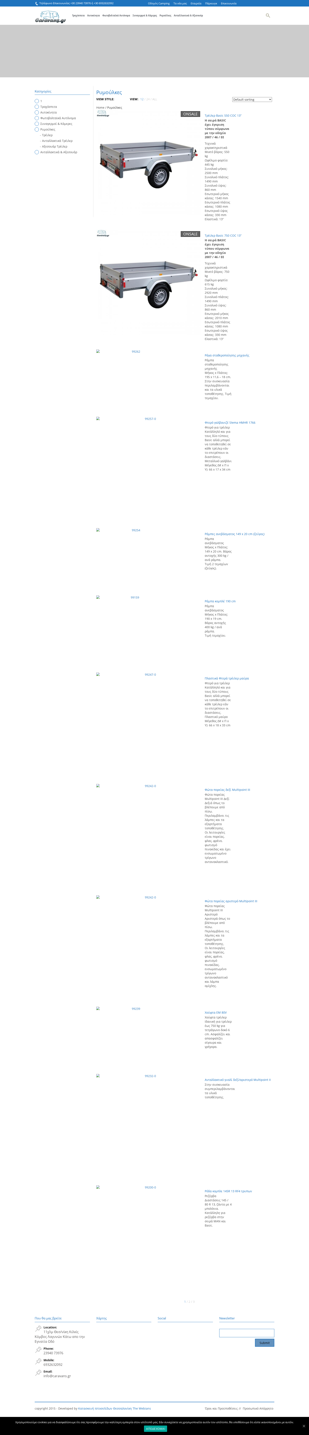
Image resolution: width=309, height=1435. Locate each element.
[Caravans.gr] (50, 15)
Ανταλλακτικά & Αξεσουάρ (188, 15)
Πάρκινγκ (211, 3)
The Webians (142, 1408)
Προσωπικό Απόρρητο (258, 1408)
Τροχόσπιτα (78, 15)
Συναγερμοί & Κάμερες (145, 15)
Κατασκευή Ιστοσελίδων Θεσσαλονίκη (105, 1408)
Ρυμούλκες (165, 15)
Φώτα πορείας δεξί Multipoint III (227, 790)
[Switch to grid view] (117, 99)
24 (148, 99)
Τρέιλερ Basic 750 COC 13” (223, 235)
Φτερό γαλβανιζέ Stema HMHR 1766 (230, 423)
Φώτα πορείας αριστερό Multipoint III (231, 901)
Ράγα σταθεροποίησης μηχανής (227, 355)
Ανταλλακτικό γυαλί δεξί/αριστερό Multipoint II (238, 1080)
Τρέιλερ (47, 135)
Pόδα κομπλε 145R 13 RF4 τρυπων (228, 1191)
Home (100, 107)
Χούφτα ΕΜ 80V (216, 1012)
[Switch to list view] (121, 99)
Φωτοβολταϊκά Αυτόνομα (116, 15)
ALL (154, 99)
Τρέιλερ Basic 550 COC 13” (223, 115)
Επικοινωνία (228, 3)
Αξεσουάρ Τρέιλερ (54, 146)
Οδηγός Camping (159, 3)
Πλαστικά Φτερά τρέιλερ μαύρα (227, 678)
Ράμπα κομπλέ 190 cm (220, 601)
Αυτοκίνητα (93, 15)
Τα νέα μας (180, 3)
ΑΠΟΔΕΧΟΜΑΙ (155, 1428)
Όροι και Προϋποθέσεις (221, 1408)
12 (142, 99)
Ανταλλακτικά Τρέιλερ (57, 141)
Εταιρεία (196, 3)
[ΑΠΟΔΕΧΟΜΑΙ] (304, 1426)
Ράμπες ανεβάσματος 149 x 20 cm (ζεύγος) (234, 534)
